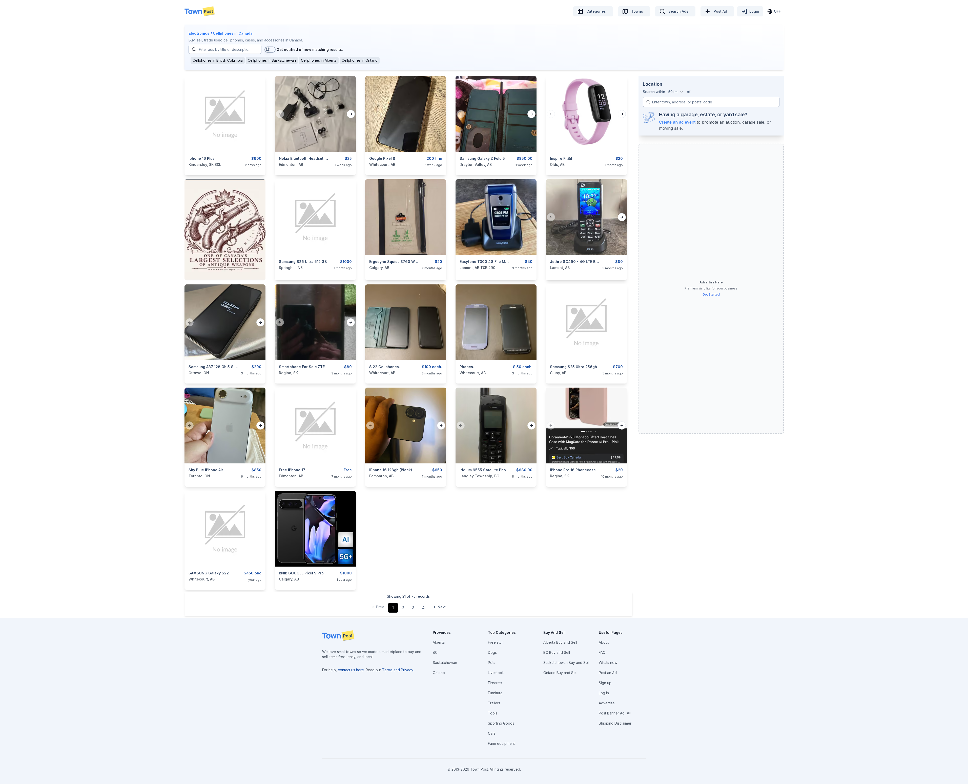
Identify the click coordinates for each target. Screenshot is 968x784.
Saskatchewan (445, 662)
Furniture (495, 693)
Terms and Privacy (397, 670)
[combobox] (676, 92)
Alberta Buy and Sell (560, 642)
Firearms (495, 683)
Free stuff (496, 642)
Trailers (494, 703)
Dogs (492, 652)
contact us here (351, 670)
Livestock (496, 672)
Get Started (711, 294)
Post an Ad (608, 672)
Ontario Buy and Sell (560, 672)
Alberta (439, 642)
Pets (491, 662)
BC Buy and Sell (556, 652)
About (604, 642)
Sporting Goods (501, 723)
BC (435, 652)
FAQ (602, 652)
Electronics (199, 33)
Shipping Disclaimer (615, 723)
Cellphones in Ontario (360, 60)
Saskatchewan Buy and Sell (566, 662)
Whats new (608, 662)
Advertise (607, 703)
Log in (604, 693)
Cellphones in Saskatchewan (272, 60)
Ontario (439, 672)
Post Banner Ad (612, 713)
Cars (492, 733)
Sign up (605, 683)
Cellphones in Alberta (319, 60)
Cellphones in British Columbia (218, 60)
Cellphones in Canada (233, 33)
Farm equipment (501, 743)
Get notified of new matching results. (310, 49)
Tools (492, 713)
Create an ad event (677, 122)
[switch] (270, 50)
